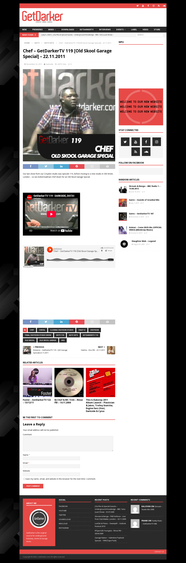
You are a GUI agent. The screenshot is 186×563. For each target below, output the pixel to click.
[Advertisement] (119, 17)
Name (26, 455)
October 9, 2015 (136, 233)
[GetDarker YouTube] (143, 5)
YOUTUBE (63, 510)
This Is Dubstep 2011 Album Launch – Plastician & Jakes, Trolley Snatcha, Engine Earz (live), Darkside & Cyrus (100, 405)
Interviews (105, 29)
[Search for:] (149, 34)
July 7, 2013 (135, 203)
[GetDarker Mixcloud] (158, 5)
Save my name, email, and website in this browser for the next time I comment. (61, 479)
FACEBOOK (63, 506)
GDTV (36, 43)
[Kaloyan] (135, 512)
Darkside (49, 64)
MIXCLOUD (63, 523)
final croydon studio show (38, 335)
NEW (24, 29)
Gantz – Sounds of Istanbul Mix (144, 200)
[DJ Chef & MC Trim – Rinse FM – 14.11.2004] (69, 382)
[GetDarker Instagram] (153, 5)
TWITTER (62, 515)
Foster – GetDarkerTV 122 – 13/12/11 (37, 401)
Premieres (37, 29)
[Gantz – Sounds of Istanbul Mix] (123, 203)
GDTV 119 (60, 335)
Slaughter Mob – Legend (144, 241)
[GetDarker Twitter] (137, 5)
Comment (27, 434)
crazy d (81, 330)
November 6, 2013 (137, 217)
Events (120, 29)
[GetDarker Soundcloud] (164, 5)
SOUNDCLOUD (65, 519)
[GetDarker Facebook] (148, 5)
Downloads (67, 29)
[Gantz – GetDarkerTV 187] (123, 216)
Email (25, 463)
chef (32, 330)
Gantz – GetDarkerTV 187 (141, 213)
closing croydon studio (61, 330)
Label (134, 29)
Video (145, 29)
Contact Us (159, 552)
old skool (30, 340)
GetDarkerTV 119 (90, 335)
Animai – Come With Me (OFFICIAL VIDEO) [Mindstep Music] (145, 228)
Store (157, 29)
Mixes (51, 29)
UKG (63, 340)
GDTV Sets (62, 64)
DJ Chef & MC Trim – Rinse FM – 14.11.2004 (68, 401)
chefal (42, 330)
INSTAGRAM (64, 528)
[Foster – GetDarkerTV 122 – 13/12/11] (37, 382)
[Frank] (135, 526)
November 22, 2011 (34, 64)
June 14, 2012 (135, 192)
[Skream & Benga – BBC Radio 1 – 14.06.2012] (123, 189)
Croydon (94, 330)
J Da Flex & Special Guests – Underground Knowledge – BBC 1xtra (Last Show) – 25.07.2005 (110, 509)
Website (26, 471)
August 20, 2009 (139, 244)
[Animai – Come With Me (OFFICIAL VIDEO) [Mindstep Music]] (123, 230)
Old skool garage (47, 340)
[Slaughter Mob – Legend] (124, 244)
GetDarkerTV (87, 29)
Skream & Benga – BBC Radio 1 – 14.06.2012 (144, 187)
